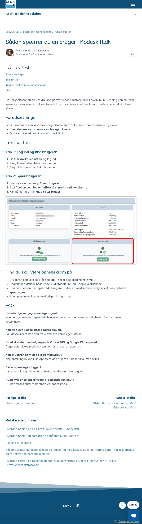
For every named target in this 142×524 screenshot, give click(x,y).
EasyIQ (67, 505)
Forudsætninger (15, 74)
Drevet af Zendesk (128, 521)
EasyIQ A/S (12, 31)
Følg (132, 53)
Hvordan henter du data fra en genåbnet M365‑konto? (42, 436)
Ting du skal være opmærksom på (26, 85)
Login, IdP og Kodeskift (37, 31)
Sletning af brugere (18, 442)
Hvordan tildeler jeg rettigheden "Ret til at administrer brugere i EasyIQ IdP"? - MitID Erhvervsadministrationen (61, 463)
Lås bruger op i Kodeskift (22, 403)
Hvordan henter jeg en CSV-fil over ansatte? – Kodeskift (42, 429)
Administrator (63, 31)
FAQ (8, 90)
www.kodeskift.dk (52, 133)
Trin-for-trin (12, 79)
